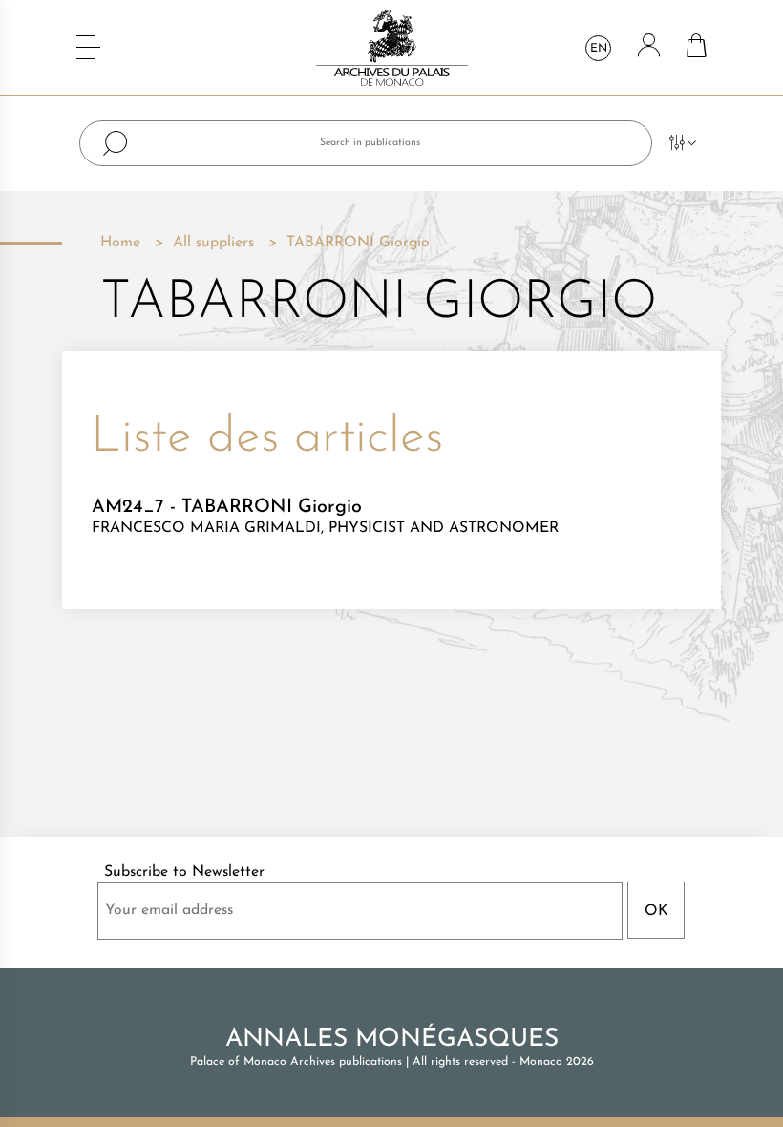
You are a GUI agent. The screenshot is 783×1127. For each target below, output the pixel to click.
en (598, 48)
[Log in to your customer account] (649, 47)
